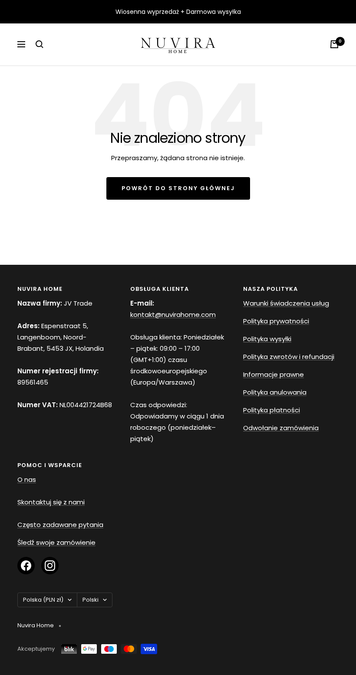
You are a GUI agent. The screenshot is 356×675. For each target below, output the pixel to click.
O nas (26, 479)
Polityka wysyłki (267, 338)
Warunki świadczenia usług (286, 303)
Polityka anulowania (275, 392)
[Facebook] (26, 565)
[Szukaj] (39, 44)
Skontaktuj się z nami (51, 502)
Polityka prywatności (276, 321)
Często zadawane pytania (60, 524)
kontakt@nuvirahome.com (173, 314)
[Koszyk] (334, 44)
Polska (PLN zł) (43, 600)
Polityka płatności (271, 410)
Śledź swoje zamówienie (56, 542)
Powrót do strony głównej (178, 188)
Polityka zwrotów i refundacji (288, 356)
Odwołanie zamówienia (281, 427)
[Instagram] (50, 565)
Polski (90, 600)
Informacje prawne (273, 374)
